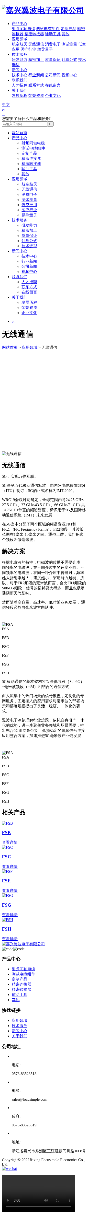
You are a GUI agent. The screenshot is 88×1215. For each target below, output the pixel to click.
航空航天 (19, 44)
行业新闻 (36, 75)
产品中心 (19, 24)
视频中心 (69, 75)
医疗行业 (28, 49)
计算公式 (69, 60)
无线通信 (36, 44)
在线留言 (53, 85)
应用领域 (19, 39)
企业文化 (53, 95)
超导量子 (45, 49)
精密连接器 (31, 158)
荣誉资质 (36, 95)
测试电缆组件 (48, 29)
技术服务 (19, 54)
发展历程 (19, 95)
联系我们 (19, 80)
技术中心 (19, 75)
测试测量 (69, 44)
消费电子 (53, 44)
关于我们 (19, 90)
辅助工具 (53, 34)
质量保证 (53, 60)
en (4, 109)
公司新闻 (53, 75)
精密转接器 (34, 34)
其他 (65, 34)
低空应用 (29, 205)
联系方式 (36, 85)
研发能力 (19, 60)
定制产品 (68, 29)
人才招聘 (19, 85)
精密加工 (36, 60)
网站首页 (19, 133)
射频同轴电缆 (23, 29)
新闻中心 (19, 70)
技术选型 (29, 246)
